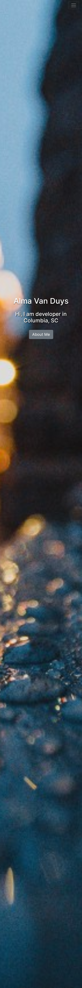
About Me (41, 334)
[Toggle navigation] (73, 5)
